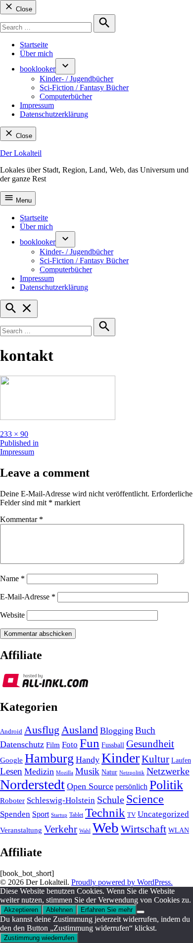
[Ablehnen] (141, 911)
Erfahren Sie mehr (107, 909)
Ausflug (41, 730)
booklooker (37, 69)
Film (53, 745)
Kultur (155, 759)
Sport (40, 814)
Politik (166, 785)
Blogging (116, 730)
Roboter (12, 800)
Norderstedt (32, 784)
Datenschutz (22, 744)
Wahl (85, 831)
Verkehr (60, 829)
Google (11, 760)
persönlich (131, 786)
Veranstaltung (21, 830)
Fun (89, 743)
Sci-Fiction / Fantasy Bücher (84, 87)
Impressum (37, 105)
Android (11, 731)
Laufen (181, 760)
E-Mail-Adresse (27, 597)
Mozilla (64, 772)
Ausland (79, 730)
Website (12, 615)
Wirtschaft (143, 829)
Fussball (112, 745)
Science (145, 799)
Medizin (39, 771)
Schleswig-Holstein (61, 800)
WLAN (178, 830)
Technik (105, 812)
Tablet (76, 814)
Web (106, 828)
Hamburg (49, 758)
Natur (109, 772)
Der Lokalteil (21, 153)
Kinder (120, 758)
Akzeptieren (21, 909)
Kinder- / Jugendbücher (76, 78)
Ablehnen (59, 909)
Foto (70, 744)
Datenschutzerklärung (54, 114)
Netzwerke (168, 771)
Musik (87, 771)
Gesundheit (150, 744)
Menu (23, 200)
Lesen (11, 771)
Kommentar (21, 519)
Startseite (34, 44)
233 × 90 (14, 434)
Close (23, 9)
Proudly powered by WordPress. (122, 882)
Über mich (36, 53)
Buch (145, 730)
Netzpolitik (132, 772)
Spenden (15, 814)
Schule (110, 799)
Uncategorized (163, 814)
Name (12, 578)
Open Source (90, 786)
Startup (59, 815)
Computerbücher (66, 96)
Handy (87, 760)
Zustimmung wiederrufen (39, 938)
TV (131, 814)
